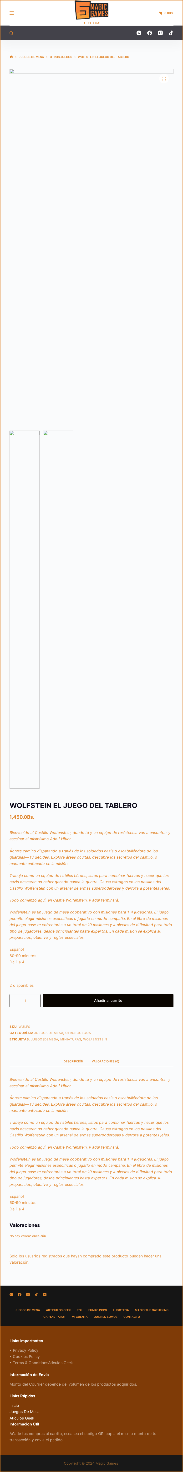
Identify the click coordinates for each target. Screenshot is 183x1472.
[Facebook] (149, 33)
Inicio (14, 1405)
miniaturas (70, 1039)
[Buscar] (11, 33)
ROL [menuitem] (79, 1310)
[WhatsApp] (139, 33)
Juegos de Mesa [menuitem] (27, 1310)
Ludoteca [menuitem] (121, 1310)
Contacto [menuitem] (131, 1317)
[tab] (73, 1061)
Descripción (73, 1061)
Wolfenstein (95, 1039)
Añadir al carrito (108, 1000)
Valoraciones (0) (105, 1061)
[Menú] (12, 13)
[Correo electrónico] (44, 1294)
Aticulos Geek (22, 1418)
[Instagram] (160, 33)
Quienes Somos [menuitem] (105, 1317)
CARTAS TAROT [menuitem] (54, 1317)
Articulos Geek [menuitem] (58, 1310)
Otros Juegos (78, 1033)
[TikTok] (171, 33)
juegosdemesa (44, 1039)
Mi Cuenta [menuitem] (80, 1317)
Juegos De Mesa (48, 1033)
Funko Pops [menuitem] (97, 1310)
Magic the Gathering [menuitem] (151, 1310)
